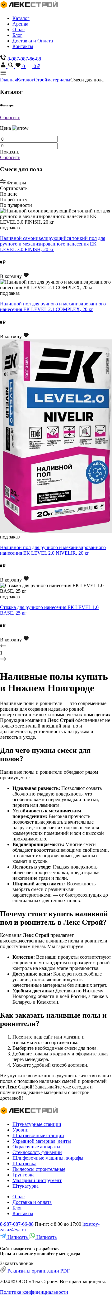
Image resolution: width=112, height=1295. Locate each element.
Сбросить (10, 117)
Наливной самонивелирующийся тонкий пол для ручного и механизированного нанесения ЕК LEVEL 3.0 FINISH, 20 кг (52, 244)
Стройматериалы (52, 79)
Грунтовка (23, 1174)
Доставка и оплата (32, 1202)
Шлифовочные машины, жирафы (47, 1158)
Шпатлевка (24, 1163)
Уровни (20, 1129)
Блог (17, 35)
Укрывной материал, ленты (41, 1141)
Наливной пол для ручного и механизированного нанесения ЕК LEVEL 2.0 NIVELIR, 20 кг (53, 550)
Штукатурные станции (36, 1124)
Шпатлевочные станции (38, 1135)
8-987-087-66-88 (17, 1224)
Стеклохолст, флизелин (37, 1152)
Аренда (20, 24)
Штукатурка (25, 1186)
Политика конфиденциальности (34, 1292)
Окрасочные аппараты (36, 1146)
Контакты (22, 46)
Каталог (21, 18)
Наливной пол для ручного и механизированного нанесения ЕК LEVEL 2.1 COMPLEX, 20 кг (53, 306)
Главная (8, 79)
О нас (18, 29)
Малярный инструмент (37, 1180)
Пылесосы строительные (38, 1169)
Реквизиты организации (38, 1270)
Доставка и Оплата (32, 40)
